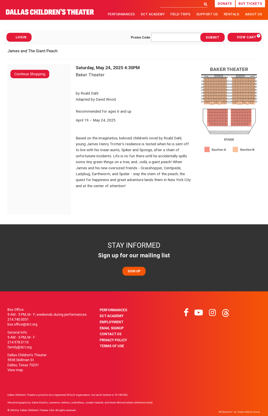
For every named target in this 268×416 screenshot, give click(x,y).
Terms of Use (112, 346)
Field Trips (180, 14)
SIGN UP (134, 271)
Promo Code (140, 37)
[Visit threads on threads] (226, 312)
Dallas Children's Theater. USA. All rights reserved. (48, 410)
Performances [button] (121, 14)
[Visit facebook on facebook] (186, 312)
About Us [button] (253, 14)
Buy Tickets (250, 4)
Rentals (231, 14)
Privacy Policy (113, 340)
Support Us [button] (207, 14)
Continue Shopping (29, 74)
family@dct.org (19, 347)
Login (21, 37)
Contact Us (110, 334)
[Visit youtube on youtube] (198, 312)
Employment (111, 322)
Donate (225, 4)
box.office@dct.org (22, 324)
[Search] (204, 4)
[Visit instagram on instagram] (212, 312)
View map (15, 370)
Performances (113, 310)
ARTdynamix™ (226, 412)
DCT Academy (153, 14)
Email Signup (112, 328)
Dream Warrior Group (248, 412)
